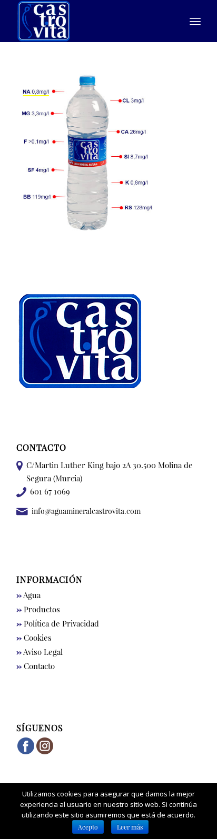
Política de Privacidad (57, 623)
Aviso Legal (39, 651)
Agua (28, 595)
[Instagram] (44, 752)
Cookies (34, 637)
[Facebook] (25, 752)
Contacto (35, 666)
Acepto (88, 827)
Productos (38, 609)
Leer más (130, 827)
